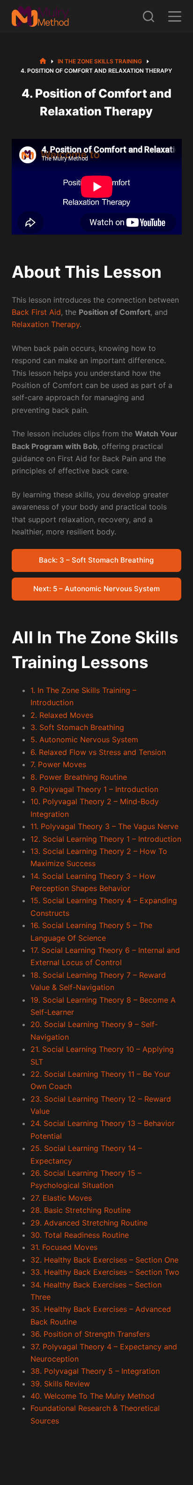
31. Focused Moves (63, 1247)
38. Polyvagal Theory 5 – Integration (95, 1371)
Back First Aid (36, 312)
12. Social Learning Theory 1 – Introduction (105, 839)
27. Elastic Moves (61, 1198)
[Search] (148, 16)
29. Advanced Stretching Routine (89, 1222)
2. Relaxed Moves (61, 715)
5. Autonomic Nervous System (84, 739)
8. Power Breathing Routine (78, 777)
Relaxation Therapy (46, 324)
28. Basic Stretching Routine (80, 1210)
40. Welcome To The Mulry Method (92, 1396)
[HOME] (42, 61)
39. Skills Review (60, 1383)
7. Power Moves (58, 764)
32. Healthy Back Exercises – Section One (104, 1259)
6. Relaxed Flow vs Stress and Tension (98, 752)
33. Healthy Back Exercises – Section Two (104, 1272)
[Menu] (174, 16)
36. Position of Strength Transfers (90, 1334)
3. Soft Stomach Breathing (77, 727)
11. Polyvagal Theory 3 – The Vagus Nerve (104, 826)
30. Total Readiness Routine (79, 1235)
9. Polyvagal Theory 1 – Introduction (94, 789)
